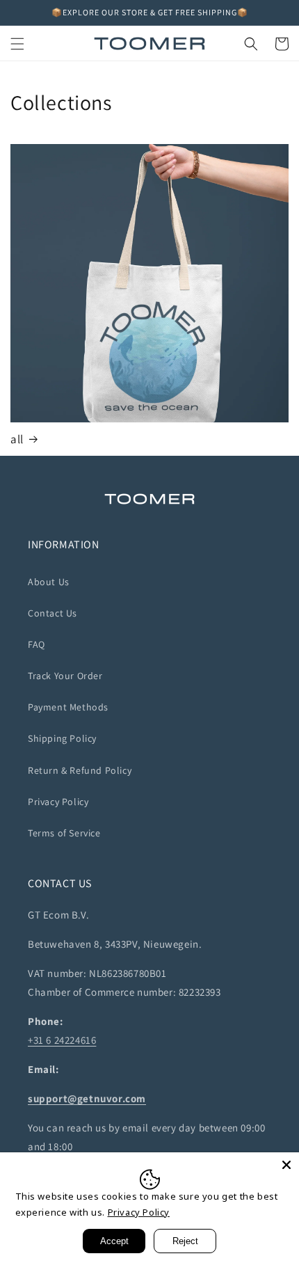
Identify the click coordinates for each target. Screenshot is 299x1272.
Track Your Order (65, 675)
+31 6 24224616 (62, 1040)
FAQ (36, 644)
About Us (49, 581)
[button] (17, 44)
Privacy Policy (58, 801)
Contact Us (52, 613)
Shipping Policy (62, 738)
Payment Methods (68, 707)
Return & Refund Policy (79, 770)
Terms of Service (64, 833)
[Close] (286, 1165)
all (17, 439)
